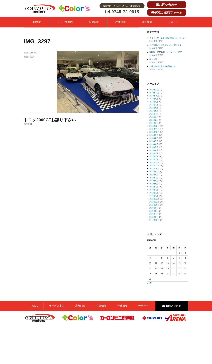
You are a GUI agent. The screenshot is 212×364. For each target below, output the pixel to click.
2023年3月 (153, 153)
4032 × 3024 (29, 57)
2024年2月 (153, 120)
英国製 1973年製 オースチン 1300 (165, 52)
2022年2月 (153, 193)
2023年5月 (153, 147)
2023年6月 (153, 144)
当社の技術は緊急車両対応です (162, 66)
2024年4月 (153, 114)
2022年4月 (153, 187)
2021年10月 (154, 205)
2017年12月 (154, 220)
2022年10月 (154, 168)
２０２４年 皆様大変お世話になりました (167, 38)
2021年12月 (154, 199)
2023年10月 (154, 132)
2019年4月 (153, 214)
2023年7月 (153, 141)
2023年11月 (154, 129)
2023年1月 (153, 159)
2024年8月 (153, 102)
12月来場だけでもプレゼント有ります (165, 45)
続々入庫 (154, 59)
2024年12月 (154, 90)
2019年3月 (153, 217)
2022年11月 (154, 165)
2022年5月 (153, 184)
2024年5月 (153, 111)
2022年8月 (153, 174)
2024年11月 (154, 93)
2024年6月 (153, 108)
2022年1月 (153, 196)
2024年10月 (154, 96)
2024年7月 (153, 105)
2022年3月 (153, 190)
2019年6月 (153, 208)
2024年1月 (153, 123)
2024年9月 (153, 99)
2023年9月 (153, 135)
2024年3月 (153, 117)
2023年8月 (153, 138)
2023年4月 (153, 150)
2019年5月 (153, 211)
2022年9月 (153, 171)
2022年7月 (153, 178)
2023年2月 (153, 156)
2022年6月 (153, 181)
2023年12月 (154, 126)
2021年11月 (154, 202)
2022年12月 (154, 162)
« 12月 (150, 283)
